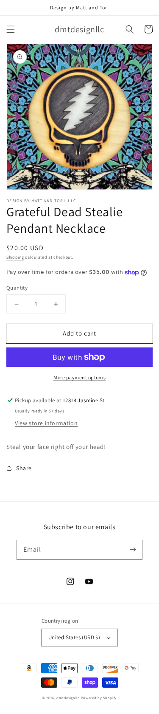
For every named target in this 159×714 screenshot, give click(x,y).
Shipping (15, 257)
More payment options (79, 377)
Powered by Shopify (99, 697)
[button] (10, 29)
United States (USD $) (74, 637)
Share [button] (24, 468)
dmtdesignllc (67, 697)
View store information (46, 423)
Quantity (17, 287)
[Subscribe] (132, 549)
